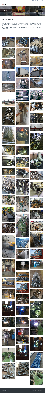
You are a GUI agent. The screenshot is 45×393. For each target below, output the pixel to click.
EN (41, 0)
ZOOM (36, 45)
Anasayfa (34, 11)
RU (42, 0)
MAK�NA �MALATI (40, 11)
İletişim (33, 0)
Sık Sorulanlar (37, 0)
